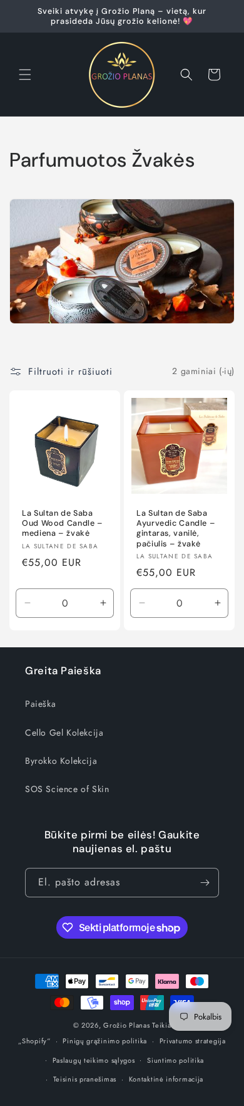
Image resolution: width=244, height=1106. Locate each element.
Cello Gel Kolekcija (64, 732)
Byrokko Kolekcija (61, 760)
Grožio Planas (126, 1025)
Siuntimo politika (175, 1060)
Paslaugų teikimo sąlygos (94, 1060)
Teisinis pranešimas (84, 1079)
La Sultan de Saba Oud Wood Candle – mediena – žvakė (62, 523)
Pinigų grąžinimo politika (105, 1041)
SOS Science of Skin (67, 789)
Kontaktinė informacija (166, 1079)
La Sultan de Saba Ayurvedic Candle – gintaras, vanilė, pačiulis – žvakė (175, 528)
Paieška (40, 703)
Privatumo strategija (193, 1041)
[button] (25, 74)
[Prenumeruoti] (204, 882)
